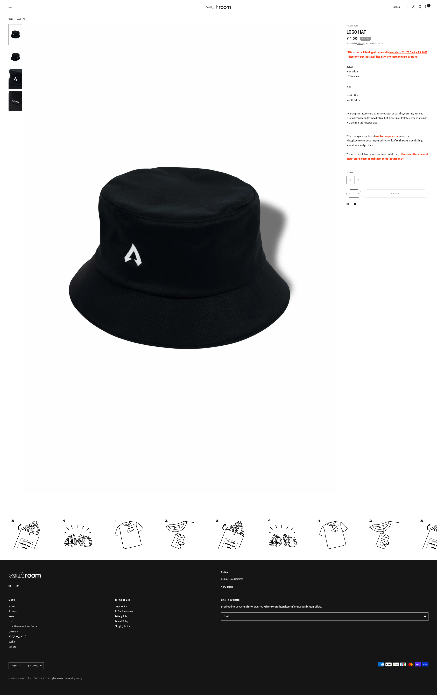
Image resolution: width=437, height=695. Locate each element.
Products (13, 611)
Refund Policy (121, 621)
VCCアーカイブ (17, 636)
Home (11, 19)
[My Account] (414, 7)
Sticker (12, 641)
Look (11, 621)
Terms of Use (122, 600)
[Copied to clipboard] (356, 204)
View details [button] (227, 586)
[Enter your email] (425, 616)
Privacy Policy (122, 616)
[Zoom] (329, 31)
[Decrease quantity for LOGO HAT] (349, 193)
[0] (426, 7)
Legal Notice (121, 606)
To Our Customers (124, 611)
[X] (349, 204)
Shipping (360, 43)
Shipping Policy (122, 626)
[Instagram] (20, 586)
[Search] (420, 7)
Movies (12, 631)
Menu (12, 600)
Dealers (12, 646)
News (11, 616)
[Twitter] (12, 586)
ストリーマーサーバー (21, 626)
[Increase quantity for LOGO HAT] (358, 193)
